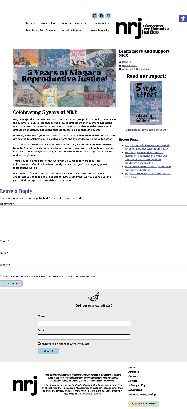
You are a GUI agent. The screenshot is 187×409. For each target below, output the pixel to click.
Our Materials (101, 23)
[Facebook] (101, 16)
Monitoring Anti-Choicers (41, 30)
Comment (7, 204)
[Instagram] (95, 16)
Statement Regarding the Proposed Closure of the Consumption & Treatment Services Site (146, 159)
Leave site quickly (99, 30)
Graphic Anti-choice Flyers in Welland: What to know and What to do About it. (148, 147)
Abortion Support (72, 30)
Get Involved (48, 23)
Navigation (135, 390)
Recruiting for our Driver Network (144, 152)
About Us (30, 23)
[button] (183, 18)
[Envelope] (108, 16)
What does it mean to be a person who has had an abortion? (148, 168)
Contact (133, 376)
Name (4, 241)
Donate (66, 23)
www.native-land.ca (90, 393)
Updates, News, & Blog (142, 394)
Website (5, 265)
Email (4, 253)
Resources (81, 23)
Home (132, 367)
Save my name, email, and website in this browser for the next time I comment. (49, 276)
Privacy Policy (137, 385)
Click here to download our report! (146, 130)
